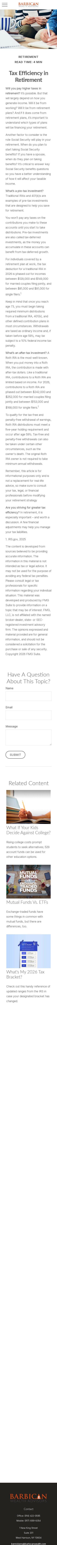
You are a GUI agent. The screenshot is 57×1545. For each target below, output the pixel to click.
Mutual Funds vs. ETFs (27, 902)
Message (12, 726)
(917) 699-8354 (33, 1520)
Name (9, 688)
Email (9, 707)
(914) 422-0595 (32, 1515)
